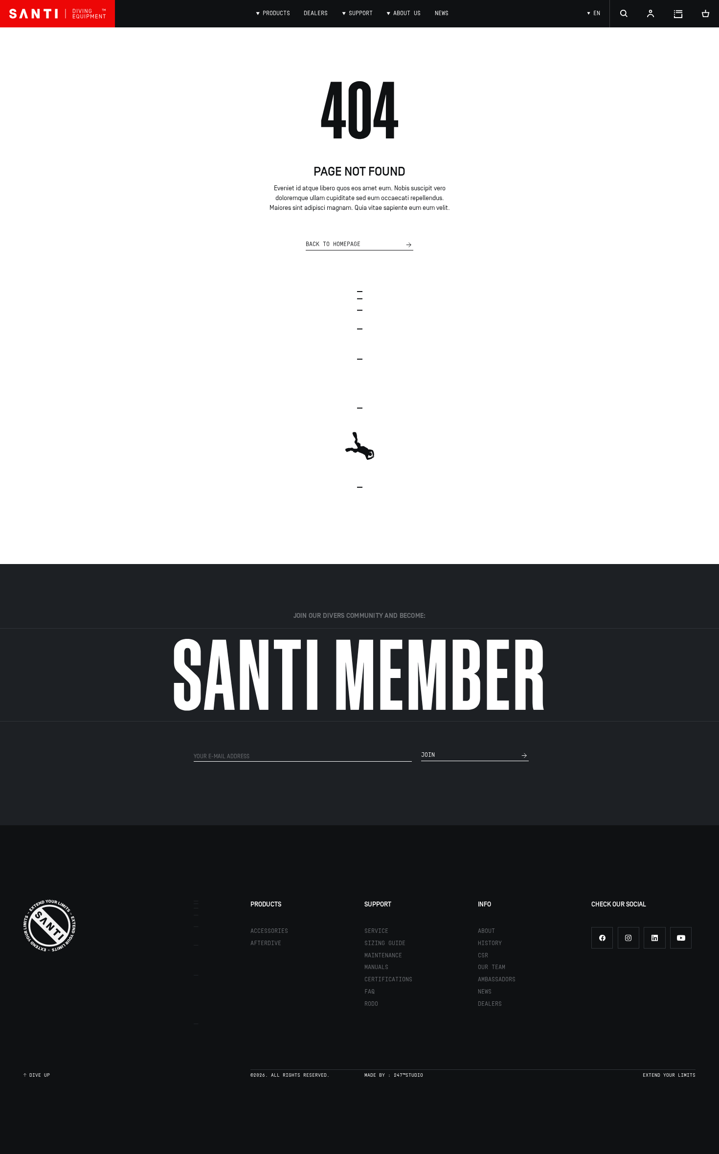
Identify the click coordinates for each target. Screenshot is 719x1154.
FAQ (369, 992)
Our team (491, 967)
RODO (371, 1004)
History (490, 943)
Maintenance (383, 955)
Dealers (490, 1004)
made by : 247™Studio (393, 1075)
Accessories (269, 931)
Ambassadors (497, 979)
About (486, 931)
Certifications (388, 979)
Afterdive (265, 943)
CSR (483, 955)
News (485, 992)
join (428, 755)
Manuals (376, 967)
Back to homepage (333, 244)
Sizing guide (384, 943)
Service (376, 931)
